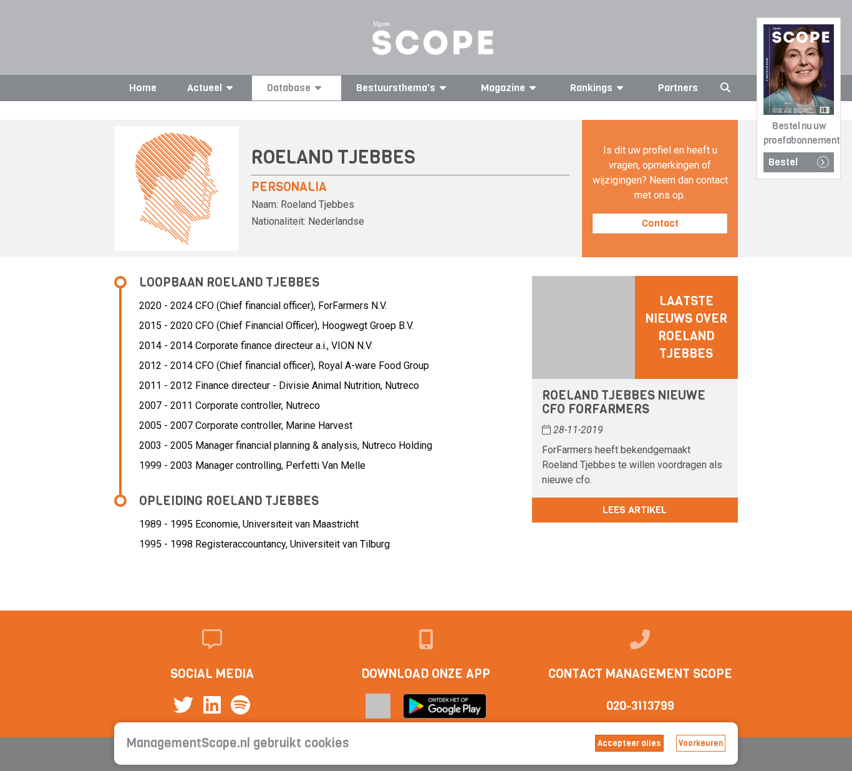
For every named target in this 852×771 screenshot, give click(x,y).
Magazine (503, 87)
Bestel (783, 162)
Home (143, 87)
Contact (660, 223)
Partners (678, 87)
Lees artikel (635, 509)
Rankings (591, 87)
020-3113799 (640, 706)
